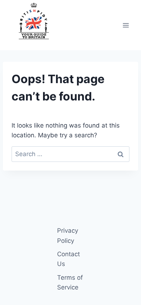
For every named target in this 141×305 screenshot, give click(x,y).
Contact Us (68, 258)
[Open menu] (125, 25)
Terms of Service (70, 282)
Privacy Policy (67, 235)
